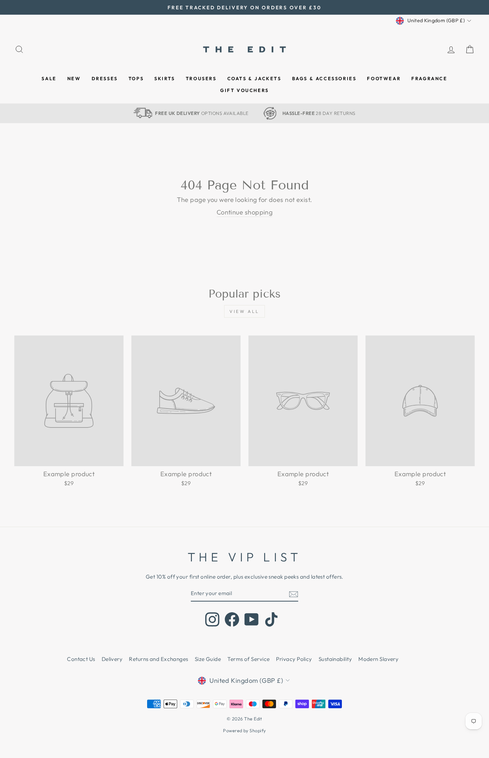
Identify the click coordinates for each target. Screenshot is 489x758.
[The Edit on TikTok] (271, 619)
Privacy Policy (294, 659)
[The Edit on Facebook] (232, 619)
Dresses (105, 78)
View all (244, 311)
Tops (136, 78)
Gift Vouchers (244, 90)
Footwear (384, 78)
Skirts (164, 78)
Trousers (201, 78)
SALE (49, 78)
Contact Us (81, 659)
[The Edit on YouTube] (252, 619)
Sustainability (335, 659)
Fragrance (429, 78)
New (74, 78)
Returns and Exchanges (158, 659)
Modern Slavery (378, 659)
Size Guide (208, 659)
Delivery (112, 659)
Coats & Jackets (254, 78)
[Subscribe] (293, 593)
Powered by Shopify (244, 730)
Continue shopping (245, 212)
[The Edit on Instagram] (212, 619)
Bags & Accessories (324, 78)
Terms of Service (248, 659)
